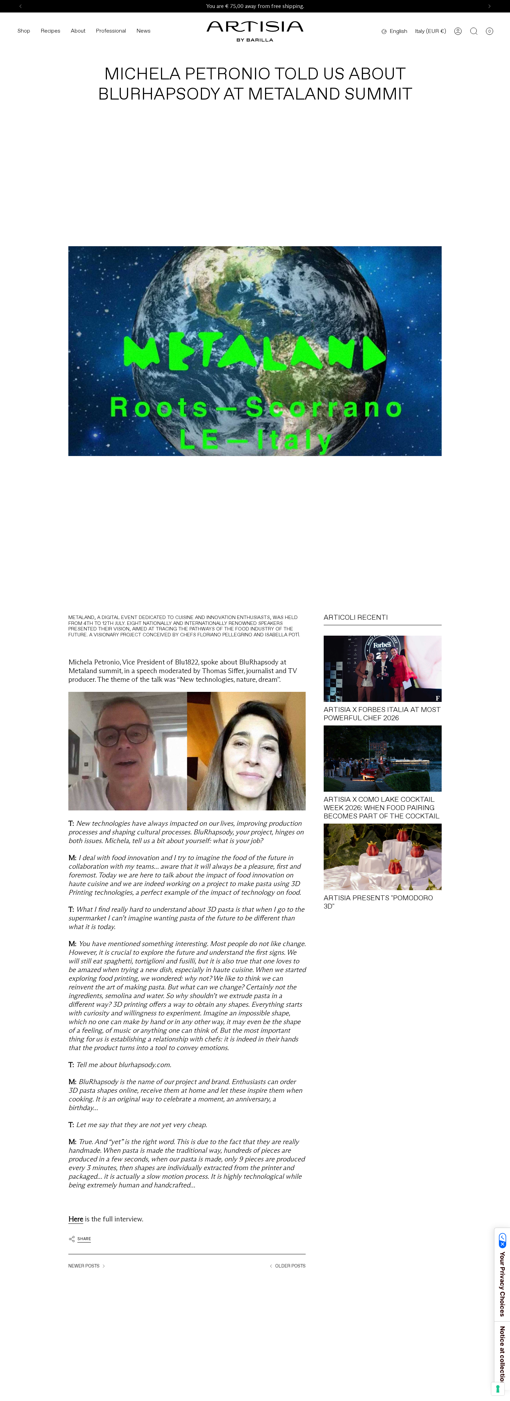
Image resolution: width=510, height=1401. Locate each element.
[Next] (489, 6)
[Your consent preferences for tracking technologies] (497, 1388)
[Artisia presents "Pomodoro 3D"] (383, 857)
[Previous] (20, 6)
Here (75, 1218)
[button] (23, 31)
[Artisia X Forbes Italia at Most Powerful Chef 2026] (383, 669)
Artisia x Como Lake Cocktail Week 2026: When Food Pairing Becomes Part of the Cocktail (382, 807)
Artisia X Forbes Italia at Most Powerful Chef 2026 (382, 713)
